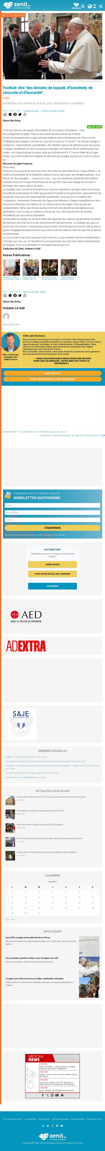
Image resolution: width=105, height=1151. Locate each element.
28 (93, 908)
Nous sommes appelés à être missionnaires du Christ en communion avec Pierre (40, 761)
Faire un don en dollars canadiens (52, 379)
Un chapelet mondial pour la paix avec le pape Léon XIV (40, 811)
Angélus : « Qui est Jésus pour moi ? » (21, 757)
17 (39, 903)
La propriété (30, 1119)
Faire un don (52, 373)
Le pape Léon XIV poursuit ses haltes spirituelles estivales (34, 978)
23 (26, 908)
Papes (21, 15)
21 (93, 903)
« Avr (7, 919)
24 (39, 908)
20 (79, 903)
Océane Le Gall (31, 111)
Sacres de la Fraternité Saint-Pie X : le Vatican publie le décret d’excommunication (51, 797)
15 (12, 903)
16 (26, 903)
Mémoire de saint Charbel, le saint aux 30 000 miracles (40, 824)
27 (79, 908)
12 (66, 897)
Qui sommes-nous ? (13, 1119)
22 (12, 908)
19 (66, 903)
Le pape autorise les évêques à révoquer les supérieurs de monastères (47, 852)
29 (12, 913)
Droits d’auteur (77, 1119)
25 (52, 908)
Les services (44, 1119)
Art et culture (10, 15)
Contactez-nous (94, 1119)
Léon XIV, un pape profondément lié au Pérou (27, 937)
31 (39, 913)
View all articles (11, 324)
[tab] (38, 1058)
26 (66, 908)
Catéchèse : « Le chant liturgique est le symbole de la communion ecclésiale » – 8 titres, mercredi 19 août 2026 (52, 766)
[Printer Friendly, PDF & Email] (94, 126)
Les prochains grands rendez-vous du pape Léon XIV (31, 958)
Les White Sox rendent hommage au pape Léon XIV (27, 773)
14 (93, 897)
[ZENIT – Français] (29, 5)
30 (26, 913)
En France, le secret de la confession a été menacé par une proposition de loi (49, 838)
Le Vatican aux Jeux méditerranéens (20, 777)
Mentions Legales (60, 1119)
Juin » (13, 919)
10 (39, 897)
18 (52, 903)
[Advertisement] (52, 409)
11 (52, 897)
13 (79, 897)
